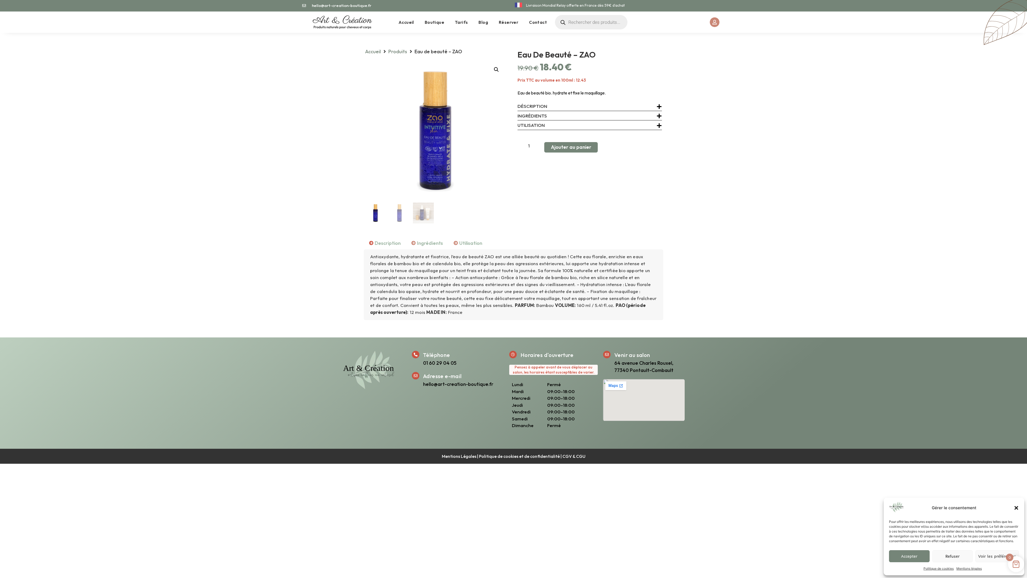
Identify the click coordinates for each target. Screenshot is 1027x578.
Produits (397, 51)
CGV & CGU (573, 456)
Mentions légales (969, 568)
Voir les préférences (997, 556)
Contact (538, 22)
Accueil (406, 22)
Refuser (952, 556)
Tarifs (461, 22)
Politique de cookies (938, 568)
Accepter (909, 556)
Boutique (434, 22)
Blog (483, 22)
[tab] (385, 243)
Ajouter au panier (571, 147)
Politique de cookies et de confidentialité (519, 456)
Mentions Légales (459, 456)
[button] (1016, 508)
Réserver (508, 22)
